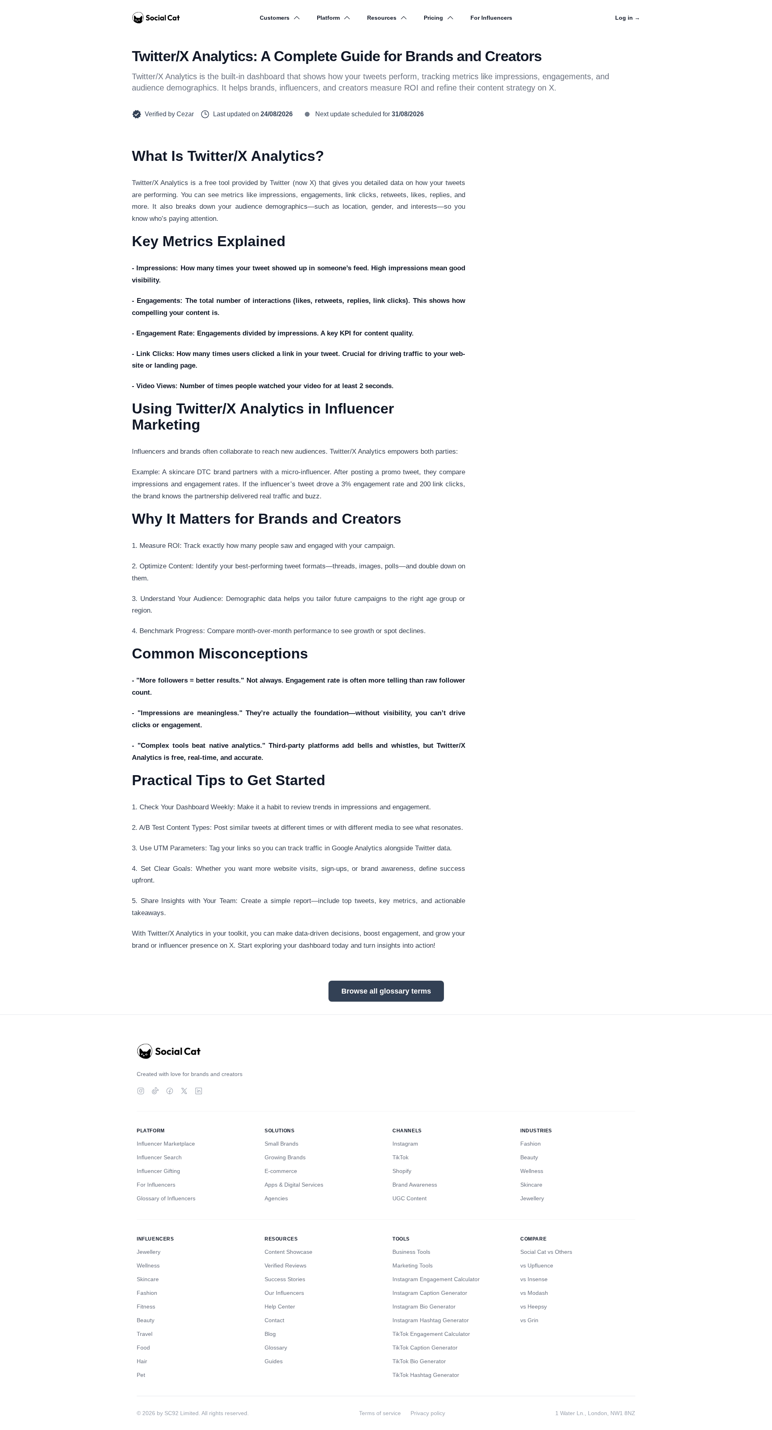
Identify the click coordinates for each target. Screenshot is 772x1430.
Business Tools (411, 1252)
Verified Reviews (285, 1265)
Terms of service (380, 1413)
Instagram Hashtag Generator (430, 1320)
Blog (270, 1334)
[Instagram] (141, 1091)
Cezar (185, 114)
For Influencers (491, 17)
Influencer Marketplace (166, 1143)
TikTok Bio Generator (419, 1361)
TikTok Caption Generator (425, 1347)
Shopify (401, 1171)
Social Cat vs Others (546, 1252)
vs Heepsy (533, 1306)
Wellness (531, 1171)
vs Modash (534, 1293)
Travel (144, 1334)
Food (143, 1347)
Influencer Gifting (158, 1171)
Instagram (405, 1143)
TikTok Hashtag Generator (425, 1375)
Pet (141, 1375)
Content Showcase (288, 1252)
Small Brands (281, 1143)
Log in (627, 17)
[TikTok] (155, 1091)
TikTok (400, 1157)
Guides (274, 1361)
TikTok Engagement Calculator (431, 1334)
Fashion (530, 1143)
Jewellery (532, 1198)
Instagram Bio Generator (424, 1306)
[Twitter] (184, 1091)
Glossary (276, 1347)
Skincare (531, 1184)
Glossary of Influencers (166, 1198)
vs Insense (534, 1279)
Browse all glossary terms (386, 991)
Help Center (280, 1306)
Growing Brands (285, 1157)
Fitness (146, 1306)
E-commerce (281, 1171)
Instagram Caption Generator (429, 1293)
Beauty (529, 1157)
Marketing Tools (412, 1265)
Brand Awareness (414, 1184)
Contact (274, 1320)
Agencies (276, 1198)
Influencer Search (159, 1157)
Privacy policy (428, 1413)
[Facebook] (170, 1091)
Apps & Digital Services (294, 1184)
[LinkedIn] (199, 1091)
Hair (142, 1361)
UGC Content (409, 1198)
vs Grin (529, 1320)
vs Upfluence (536, 1265)
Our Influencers (284, 1293)
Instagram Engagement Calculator (436, 1279)
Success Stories (285, 1279)
